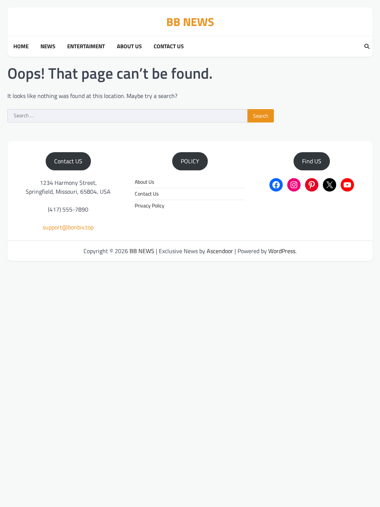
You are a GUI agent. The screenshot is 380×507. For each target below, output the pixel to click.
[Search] (367, 46)
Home (21, 46)
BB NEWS (190, 21)
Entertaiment (86, 46)
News (47, 46)
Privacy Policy (149, 205)
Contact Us (169, 46)
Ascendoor (220, 250)
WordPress (281, 250)
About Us (129, 46)
